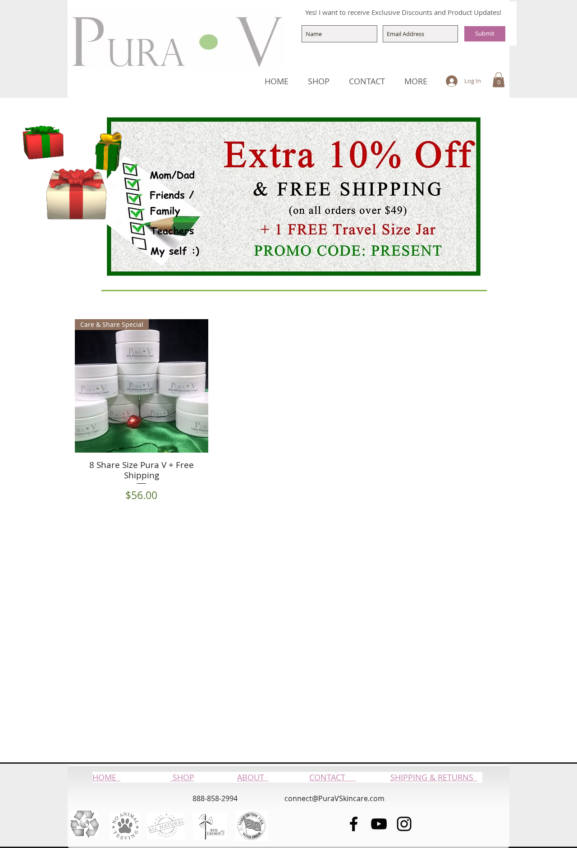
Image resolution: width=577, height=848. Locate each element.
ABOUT (253, 777)
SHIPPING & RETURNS (434, 777)
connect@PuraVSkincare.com (334, 798)
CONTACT (333, 777)
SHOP (182, 777)
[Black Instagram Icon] (404, 824)
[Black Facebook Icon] (353, 824)
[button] (498, 79)
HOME (106, 777)
